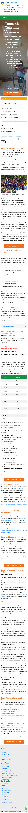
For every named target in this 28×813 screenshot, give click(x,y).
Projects (4, 752)
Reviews (4, 794)
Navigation (6, 17)
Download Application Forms (9, 806)
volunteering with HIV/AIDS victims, (10, 709)
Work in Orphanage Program (9, 106)
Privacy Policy (6, 792)
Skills (10, 136)
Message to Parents (7, 777)
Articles (4, 750)
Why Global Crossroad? (8, 773)
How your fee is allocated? (7, 427)
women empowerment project (8, 715)
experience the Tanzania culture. (9, 526)
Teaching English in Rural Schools (11, 108)
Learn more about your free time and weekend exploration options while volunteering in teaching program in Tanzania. (14, 530)
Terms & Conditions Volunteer (9, 807)
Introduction (5, 766)
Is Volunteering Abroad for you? (10, 775)
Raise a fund (5, 788)
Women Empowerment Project (9, 120)
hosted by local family (18, 488)
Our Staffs (4, 768)
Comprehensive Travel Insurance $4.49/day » (12, 425)
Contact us (5, 796)
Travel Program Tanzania (8, 131)
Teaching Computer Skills (8, 111)
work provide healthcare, (7, 707)
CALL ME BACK (6, 13)
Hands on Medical (6, 123)
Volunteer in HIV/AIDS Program (10, 117)
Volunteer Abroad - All (7, 790)
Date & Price (18, 136)
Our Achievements (6, 771)
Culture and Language (7, 128)
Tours (3, 756)
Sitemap (4, 798)
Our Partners (5, 779)
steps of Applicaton (7, 802)
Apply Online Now (7, 804)
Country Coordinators (7, 787)
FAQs (3, 141)
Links (3, 785)
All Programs (5, 754)
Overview (4, 136)
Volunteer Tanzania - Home (9, 103)
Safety (21, 139)
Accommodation (6, 139)
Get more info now (12, 93)
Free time (15, 139)
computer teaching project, (7, 713)
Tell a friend (5, 783)
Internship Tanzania (7, 125)
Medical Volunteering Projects (9, 114)
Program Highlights (7, 770)
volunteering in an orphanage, (8, 711)
